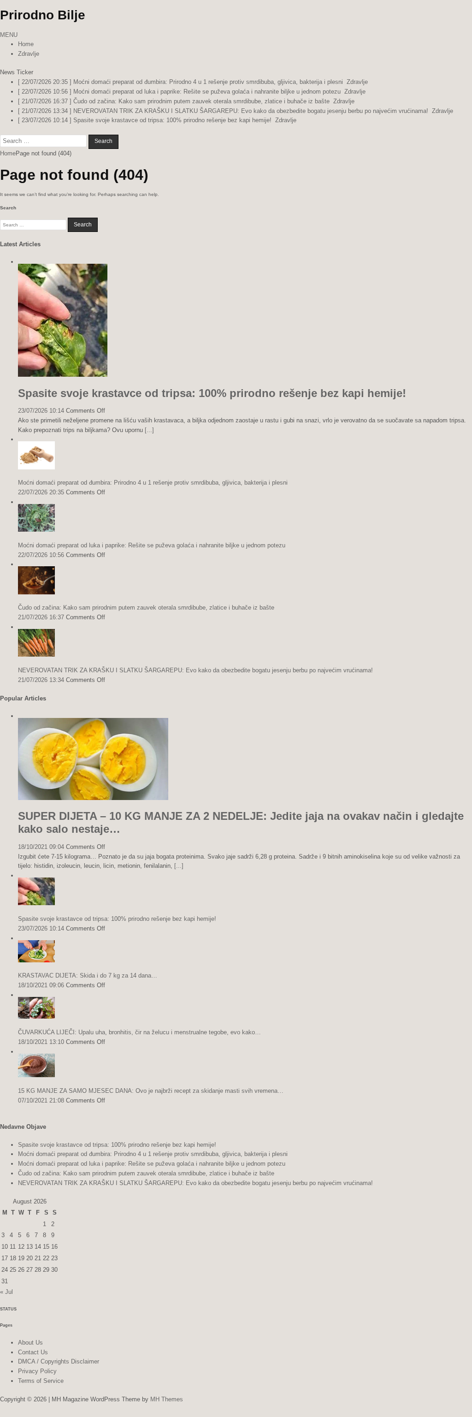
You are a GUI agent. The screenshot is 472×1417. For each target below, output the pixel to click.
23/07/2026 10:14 (41, 410)
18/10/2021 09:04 (41, 846)
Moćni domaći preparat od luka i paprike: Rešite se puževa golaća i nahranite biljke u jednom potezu (151, 545)
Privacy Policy (37, 1371)
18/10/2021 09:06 (41, 985)
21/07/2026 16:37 (41, 617)
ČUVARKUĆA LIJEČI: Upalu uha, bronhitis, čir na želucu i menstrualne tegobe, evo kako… (139, 1032)
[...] (149, 430)
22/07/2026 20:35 (41, 492)
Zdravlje (28, 53)
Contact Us (33, 1352)
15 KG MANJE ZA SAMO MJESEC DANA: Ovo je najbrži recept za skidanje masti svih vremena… (150, 1090)
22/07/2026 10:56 (41, 554)
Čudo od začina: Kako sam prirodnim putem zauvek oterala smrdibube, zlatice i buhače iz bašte (146, 607)
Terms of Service (41, 1380)
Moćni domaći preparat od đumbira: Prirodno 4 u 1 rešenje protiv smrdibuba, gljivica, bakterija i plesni (153, 482)
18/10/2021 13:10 (41, 1041)
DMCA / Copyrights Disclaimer (58, 1361)
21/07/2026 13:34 (41, 679)
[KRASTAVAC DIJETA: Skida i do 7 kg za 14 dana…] (36, 960)
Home (26, 44)
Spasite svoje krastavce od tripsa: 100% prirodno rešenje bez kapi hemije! (212, 393)
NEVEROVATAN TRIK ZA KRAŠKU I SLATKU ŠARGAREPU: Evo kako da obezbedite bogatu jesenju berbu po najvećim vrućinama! (195, 670)
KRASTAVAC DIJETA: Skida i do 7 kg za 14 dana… (87, 975)
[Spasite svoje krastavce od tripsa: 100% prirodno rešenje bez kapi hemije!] (62, 374)
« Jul (6, 1291)
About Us (30, 1342)
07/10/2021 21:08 (41, 1100)
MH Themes (166, 1399)
